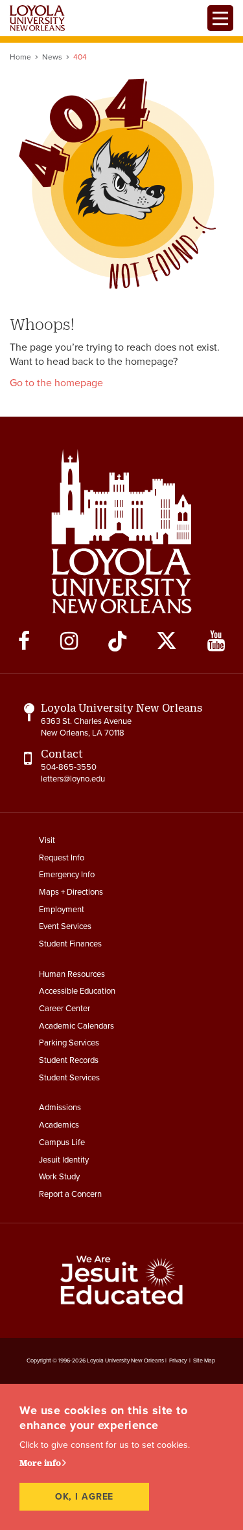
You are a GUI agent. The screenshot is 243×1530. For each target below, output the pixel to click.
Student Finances (70, 944)
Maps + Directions (71, 892)
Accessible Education (77, 991)
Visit (47, 840)
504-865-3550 (69, 767)
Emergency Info (67, 874)
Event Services (65, 926)
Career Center (64, 1008)
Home (20, 56)
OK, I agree (84, 1496)
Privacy (178, 1360)
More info (40, 1462)
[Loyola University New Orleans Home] (37, 18)
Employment (61, 909)
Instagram (69, 641)
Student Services (69, 1078)
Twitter (166, 641)
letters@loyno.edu (73, 779)
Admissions (60, 1107)
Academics (59, 1125)
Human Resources (72, 974)
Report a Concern (70, 1194)
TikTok (117, 641)
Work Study (59, 1177)
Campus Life (62, 1142)
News (52, 56)
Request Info (61, 858)
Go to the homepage (56, 383)
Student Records (68, 1060)
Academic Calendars (76, 1026)
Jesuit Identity (64, 1160)
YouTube (216, 641)
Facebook (24, 641)
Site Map (204, 1360)
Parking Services (69, 1043)
